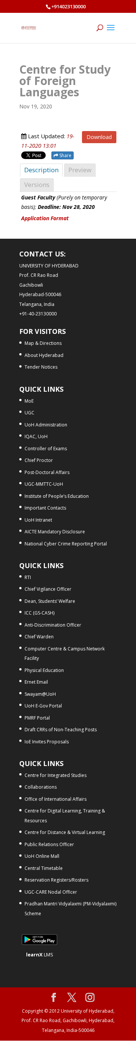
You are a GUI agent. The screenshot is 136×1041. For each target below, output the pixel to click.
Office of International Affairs (56, 799)
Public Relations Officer (49, 844)
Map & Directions (43, 343)
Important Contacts (45, 508)
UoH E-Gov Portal (43, 706)
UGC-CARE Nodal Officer (51, 892)
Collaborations (41, 787)
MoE (29, 401)
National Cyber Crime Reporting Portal (66, 544)
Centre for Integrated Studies (56, 775)
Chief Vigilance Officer (48, 589)
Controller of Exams (46, 448)
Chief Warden (39, 636)
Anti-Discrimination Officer (53, 625)
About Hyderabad (44, 355)
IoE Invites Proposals (47, 741)
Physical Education (44, 670)
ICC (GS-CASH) (39, 613)
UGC (29, 412)
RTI (28, 577)
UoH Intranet (38, 520)
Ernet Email (36, 682)
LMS (39, 954)
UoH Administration (46, 425)
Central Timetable (44, 868)
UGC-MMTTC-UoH (44, 484)
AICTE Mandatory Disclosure (55, 531)
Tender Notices (41, 367)
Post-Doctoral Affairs (47, 472)
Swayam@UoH (40, 694)
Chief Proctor (39, 460)
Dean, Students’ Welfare (50, 601)
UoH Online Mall (42, 856)
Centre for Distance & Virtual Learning (65, 832)
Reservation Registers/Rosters (56, 880)
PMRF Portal (37, 718)
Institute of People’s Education (57, 496)
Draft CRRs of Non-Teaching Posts (61, 729)
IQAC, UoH (36, 436)
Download (99, 137)
